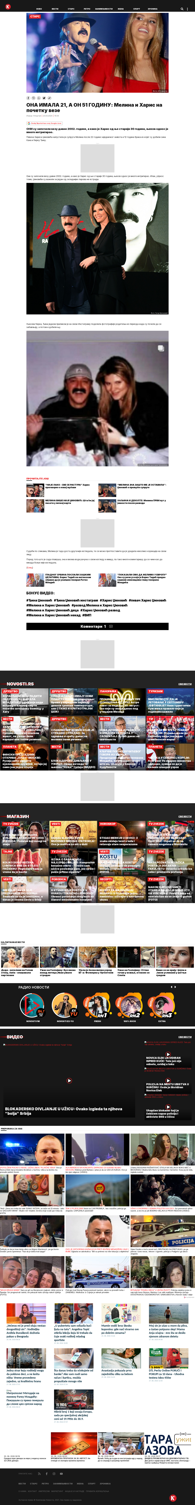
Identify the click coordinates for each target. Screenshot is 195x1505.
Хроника (152, 9)
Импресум (44, 1491)
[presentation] (171, 987)
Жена (121, 9)
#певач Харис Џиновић (147, 600)
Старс (71, 9)
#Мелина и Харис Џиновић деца (52, 610)
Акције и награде (74, 1491)
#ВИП (86, 615)
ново (39, 9)
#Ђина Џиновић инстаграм (76, 600)
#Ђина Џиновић (39, 600)
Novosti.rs (20, 684)
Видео (15, 1036)
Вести (55, 9)
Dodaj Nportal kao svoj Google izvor (46, 123)
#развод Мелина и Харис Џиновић (100, 605)
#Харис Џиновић (113, 600)
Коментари (93, 626)
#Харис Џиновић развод (100, 610)
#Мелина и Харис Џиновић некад (53, 615)
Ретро (87, 9)
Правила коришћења (97, 1491)
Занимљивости (104, 9)
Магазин (18, 816)
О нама (22, 1491)
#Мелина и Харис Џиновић (48, 605)
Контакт (32, 1491)
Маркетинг (57, 1491)
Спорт (136, 9)
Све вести (185, 684)
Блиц (29, 567)
